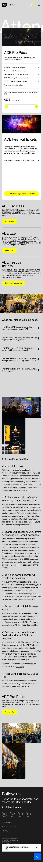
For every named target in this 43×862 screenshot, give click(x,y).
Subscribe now (13, 807)
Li (28, 814)
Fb (4, 814)
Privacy (5, 831)
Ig (20, 814)
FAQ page (20, 667)
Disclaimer (6, 822)
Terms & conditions (9, 826)
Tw (12, 814)
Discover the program (13, 283)
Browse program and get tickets (22, 194)
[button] (37, 856)
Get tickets (9, 221)
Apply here (9, 250)
